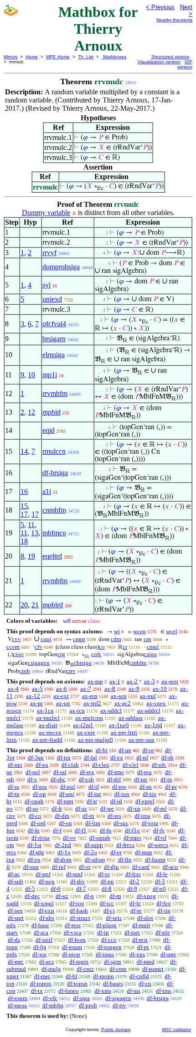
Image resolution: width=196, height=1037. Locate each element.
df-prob (88, 1005)
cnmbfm (54, 510)
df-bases (113, 983)
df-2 (134, 881)
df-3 (160, 881)
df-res (114, 815)
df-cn (145, 983)
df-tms (163, 990)
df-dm (62, 815)
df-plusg (106, 925)
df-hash (79, 910)
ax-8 (109, 688)
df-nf (142, 757)
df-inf (59, 866)
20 (24, 605)
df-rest (140, 939)
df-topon (41, 983)
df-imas (105, 954)
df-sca (41, 932)
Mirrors (10, 56)
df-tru (64, 757)
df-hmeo (68, 990)
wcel (171, 631)
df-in (166, 779)
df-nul (67, 786)
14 (24, 451)
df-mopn (103, 976)
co (102, 646)
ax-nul (148, 696)
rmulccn (54, 451)
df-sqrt (16, 917)
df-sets (114, 917)
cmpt (79, 639)
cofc (96, 654)
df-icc (107, 903)
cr (125, 646)
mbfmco (54, 533)
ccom (13, 646)
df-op (39, 794)
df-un (140, 779)
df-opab (34, 801)
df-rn (88, 815)
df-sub (15, 881)
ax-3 (149, 681)
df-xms (102, 990)
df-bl (71, 976)
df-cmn (118, 968)
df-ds (14, 939)
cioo (18, 654)
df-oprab (99, 837)
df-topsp (77, 983)
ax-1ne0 (119, 725)
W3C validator (176, 1029)
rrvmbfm (54, 393)
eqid (48, 430)
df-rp (115, 896)
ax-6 (61, 688)
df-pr (171, 786)
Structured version (170, 56)
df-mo (15, 764)
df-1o (64, 852)
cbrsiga (83, 662)
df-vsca (73, 932)
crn (147, 639)
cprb (24, 670)
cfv (38, 646)
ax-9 (134, 688)
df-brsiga (55, 473)
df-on (65, 823)
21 (35, 605)
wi (117, 631)
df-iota (150, 823)
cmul (153, 646)
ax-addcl (111, 710)
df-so (32, 808)
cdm (116, 639)
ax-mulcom (89, 717)
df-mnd (146, 961)
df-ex (116, 757)
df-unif (44, 939)
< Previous (160, 7)
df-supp (93, 845)
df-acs (46, 961)
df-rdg (36, 852)
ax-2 (132, 681)
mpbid (51, 412)
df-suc (121, 823)
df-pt (143, 947)
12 (31, 412)
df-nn (107, 881)
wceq (139, 631)
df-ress (73, 925)
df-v (32, 779)
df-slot (145, 917)
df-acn (170, 866)
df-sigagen (118, 998)
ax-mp (95, 681)
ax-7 (85, 688)
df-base (40, 925)
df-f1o (132, 830)
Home (32, 56)
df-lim (92, 823)
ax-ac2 (122, 703)
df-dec (32, 896)
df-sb (167, 757)
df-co (35, 815)
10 (31, 375)
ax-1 (114, 681)
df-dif (114, 779)
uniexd (52, 299)
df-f (57, 830)
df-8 (107, 888)
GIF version (184, 64)
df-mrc (16, 961)
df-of (160, 837)
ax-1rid (153, 725)
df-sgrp (112, 961)
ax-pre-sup (142, 739)
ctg (61, 654)
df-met (42, 976)
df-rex (87, 772)
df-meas (17, 1005)
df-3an (36, 757)
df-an (125, 750)
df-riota (40, 837)
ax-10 (160, 688)
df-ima (142, 815)
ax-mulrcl (48, 717)
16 (24, 491)
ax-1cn (45, 710)
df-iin (149, 794)
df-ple (162, 932)
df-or (148, 750)
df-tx (37, 990)
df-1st (34, 845)
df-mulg (51, 968)
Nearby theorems (174, 19)
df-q (89, 896)
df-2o (90, 852)
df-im (163, 910)
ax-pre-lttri (124, 732)
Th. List (85, 56)
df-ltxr (133, 874)
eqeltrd (52, 556)
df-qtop (71, 954)
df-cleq (100, 764)
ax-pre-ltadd (47, 739)
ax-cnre (86, 732)
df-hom (77, 939)
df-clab (70, 764)
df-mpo (132, 837)
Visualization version (159, 61)
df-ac (14, 874)
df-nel (33, 772)
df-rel (160, 808)
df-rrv (119, 1005)
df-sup (31, 866)
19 (31, 556)
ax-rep (90, 696)
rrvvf (49, 253)
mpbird (52, 605)
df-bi (102, 750)
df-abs (46, 917)
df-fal (90, 757)
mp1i (49, 375)
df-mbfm (52, 1005)
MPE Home (58, 56)
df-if (93, 786)
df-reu (144, 772)
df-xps (137, 954)
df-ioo (76, 903)
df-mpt (65, 801)
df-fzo (163, 903)
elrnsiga (53, 355)
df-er (116, 852)
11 (31, 525)
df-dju (111, 866)
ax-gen (169, 681)
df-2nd (63, 845)
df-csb (86, 779)
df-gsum (72, 947)
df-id (116, 801)
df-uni (66, 794)
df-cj (109, 910)
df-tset (132, 932)
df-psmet (153, 968)
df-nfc (159, 764)
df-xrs (39, 954)
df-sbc (58, 779)
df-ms (133, 990)
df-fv (159, 830)
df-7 (81, 888)
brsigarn (54, 339)
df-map (143, 852)
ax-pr (36, 703)
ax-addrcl (148, 710)
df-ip (103, 932)
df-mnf (74, 874)
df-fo (106, 830)
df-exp (46, 910)
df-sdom (95, 859)
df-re (136, 910)
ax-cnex (156, 703)
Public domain (116, 1029)
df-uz (62, 896)
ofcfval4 (54, 324)
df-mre (168, 954)
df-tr (92, 801)
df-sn (145, 786)
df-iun (121, 794)
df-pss (39, 786)
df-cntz (85, 968)
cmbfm (137, 662)
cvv (16, 639)
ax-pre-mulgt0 (95, 739)
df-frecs (125, 845)
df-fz (135, 903)
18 (24, 541)
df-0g (39, 947)
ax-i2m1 (83, 725)
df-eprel (145, 801)
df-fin (125, 859)
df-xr (104, 874)
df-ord (38, 823)
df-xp (133, 808)
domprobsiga (61, 267)
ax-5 (37, 688)
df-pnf (43, 874)
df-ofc (50, 998)
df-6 (56, 888)
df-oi (85, 866)
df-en (34, 859)
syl (46, 285)
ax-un (63, 703)
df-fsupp (155, 859)
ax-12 (33, 696)
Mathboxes (114, 56)
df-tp (14, 794)
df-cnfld (139, 976)
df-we (107, 808)
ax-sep (119, 696)
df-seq (15, 910)
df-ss (13, 786)
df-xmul (44, 903)
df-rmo (116, 772)
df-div (77, 881)
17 (24, 514)
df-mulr (141, 925)
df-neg (47, 881)
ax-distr (48, 725)
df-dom (63, 859)
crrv (71, 670)
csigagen (39, 662)
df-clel (131, 764)
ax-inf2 (92, 703)
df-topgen (110, 947)
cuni (46, 639)
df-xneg (146, 896)
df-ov (69, 837)
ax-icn (77, 710)
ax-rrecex (50, 732)
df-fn (34, 830)
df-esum (17, 998)
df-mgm (78, 961)
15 (24, 506)
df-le (162, 874)
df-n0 (159, 888)
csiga (150, 654)
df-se (81, 808)
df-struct (80, 917)
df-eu (42, 764)
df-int (94, 794)
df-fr (57, 808)
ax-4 (13, 688)
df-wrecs (158, 845)
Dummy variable (46, 212)
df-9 (132, 888)
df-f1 (81, 830)
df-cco (109, 939)
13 (34, 533)
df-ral (60, 772)
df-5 (30, 888)
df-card (141, 866)
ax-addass (131, 717)
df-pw (119, 786)
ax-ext (61, 696)
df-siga (81, 998)
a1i (46, 491)
